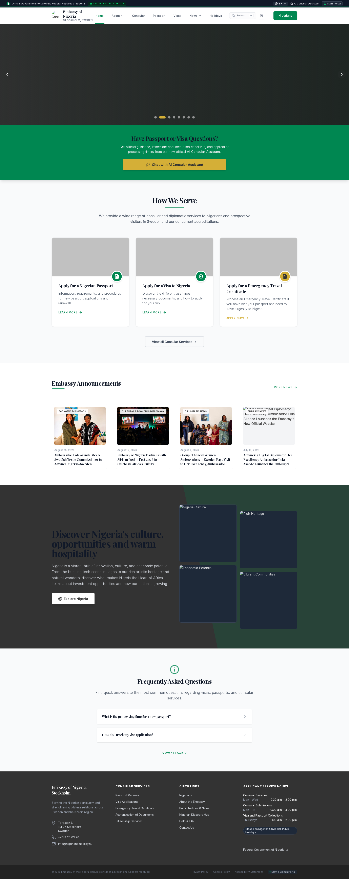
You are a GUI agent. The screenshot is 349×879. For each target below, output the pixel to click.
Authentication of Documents (135, 814)
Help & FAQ (186, 821)
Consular (138, 15)
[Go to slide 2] (162, 117)
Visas (177, 15)
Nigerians (285, 15)
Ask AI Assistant (101, 108)
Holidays (216, 15)
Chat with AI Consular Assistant (177, 165)
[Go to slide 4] (174, 117)
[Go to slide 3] (169, 117)
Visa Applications (127, 801)
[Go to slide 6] (184, 117)
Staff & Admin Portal (283, 871)
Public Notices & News (194, 808)
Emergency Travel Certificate (135, 808)
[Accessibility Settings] (261, 15)
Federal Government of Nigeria (263, 849)
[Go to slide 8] (193, 117)
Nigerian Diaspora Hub (194, 814)
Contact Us (186, 827)
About (116, 15)
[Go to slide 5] (179, 117)
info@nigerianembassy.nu (75, 843)
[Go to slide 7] (188, 117)
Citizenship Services (129, 821)
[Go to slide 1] (155, 117)
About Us (64, 108)
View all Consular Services (172, 342)
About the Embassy (192, 801)
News (193, 15)
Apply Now (235, 318)
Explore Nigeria (76, 599)
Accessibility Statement (249, 871)
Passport (159, 15)
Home (100, 15)
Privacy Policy (200, 871)
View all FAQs (172, 753)
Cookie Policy (221, 871)
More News (283, 387)
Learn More (67, 312)
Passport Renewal (128, 795)
